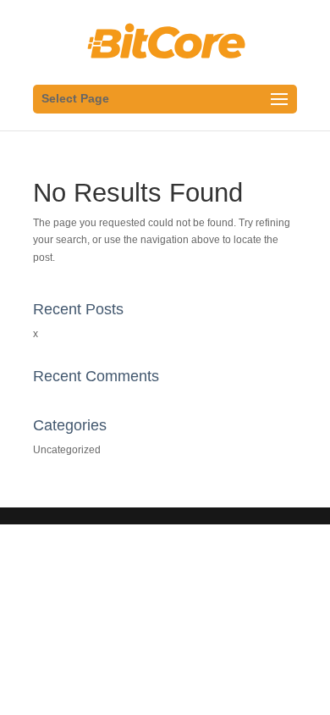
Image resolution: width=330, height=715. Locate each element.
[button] (36, 54)
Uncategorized (67, 450)
